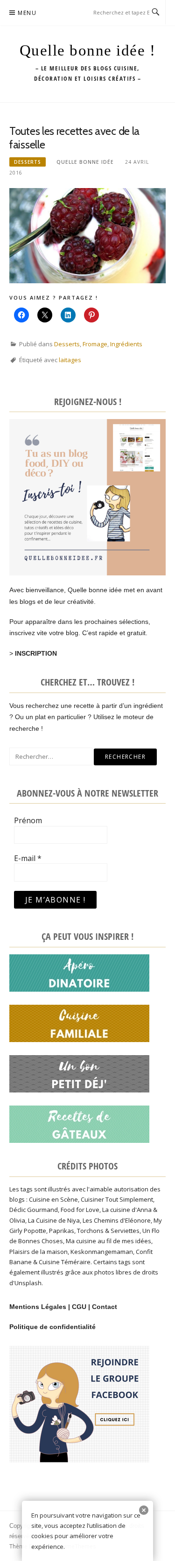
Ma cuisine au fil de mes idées (108, 1241)
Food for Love (80, 1209)
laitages (70, 360)
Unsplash (28, 1283)
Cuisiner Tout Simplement (117, 1199)
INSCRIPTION (36, 653)
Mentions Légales (37, 1306)
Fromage (95, 344)
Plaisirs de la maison (38, 1251)
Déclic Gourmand (33, 1209)
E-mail (28, 858)
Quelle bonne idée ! (88, 50)
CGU (79, 1306)
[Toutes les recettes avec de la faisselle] (87, 235)
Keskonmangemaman (101, 1251)
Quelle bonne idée (85, 162)
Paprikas (61, 1230)
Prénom (28, 820)
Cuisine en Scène (53, 1199)
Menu (27, 13)
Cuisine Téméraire (65, 1262)
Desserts (27, 162)
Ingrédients (126, 344)
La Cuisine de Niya (54, 1220)
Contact (104, 1306)
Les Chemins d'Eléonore (117, 1220)
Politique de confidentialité (52, 1326)
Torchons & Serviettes (108, 1230)
